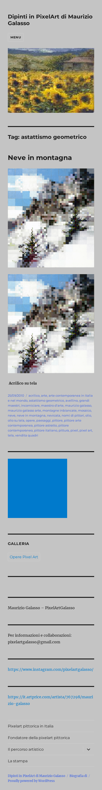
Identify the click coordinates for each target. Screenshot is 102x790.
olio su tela (16, 420)
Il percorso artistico (26, 749)
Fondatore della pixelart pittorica (39, 738)
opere (30, 420)
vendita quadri (26, 435)
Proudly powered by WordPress (31, 781)
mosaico (84, 410)
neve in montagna (31, 415)
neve (11, 415)
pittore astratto (45, 425)
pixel (74, 430)
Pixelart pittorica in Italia (30, 726)
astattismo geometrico (46, 400)
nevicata (53, 415)
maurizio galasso (78, 405)
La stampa (18, 761)
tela (11, 435)
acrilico (34, 395)
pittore (57, 420)
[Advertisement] (38, 488)
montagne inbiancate (59, 410)
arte (44, 395)
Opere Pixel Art (24, 557)
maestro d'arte (52, 405)
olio (88, 415)
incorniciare (30, 405)
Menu (15, 37)
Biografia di (78, 776)
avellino (71, 400)
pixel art (85, 430)
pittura (64, 430)
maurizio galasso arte (24, 410)
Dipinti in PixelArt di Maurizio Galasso (36, 776)
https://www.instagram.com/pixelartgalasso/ (50, 669)
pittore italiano (45, 430)
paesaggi (43, 420)
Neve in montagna (40, 158)
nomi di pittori (73, 415)
